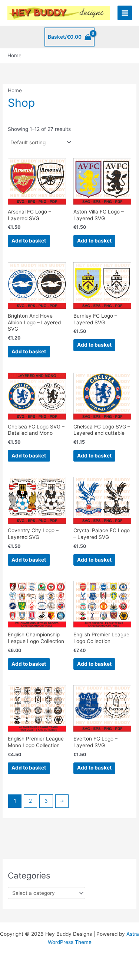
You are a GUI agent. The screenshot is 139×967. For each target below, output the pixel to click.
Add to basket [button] (28, 241)
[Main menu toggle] (125, 13)
